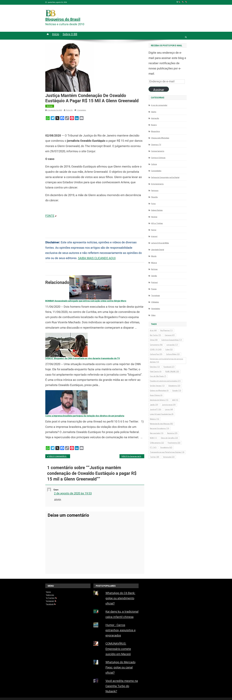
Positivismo (174, 443)
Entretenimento (157, 184)
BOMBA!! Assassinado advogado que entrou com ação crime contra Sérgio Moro (85, 301)
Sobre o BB (70, 34)
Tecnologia (155, 296)
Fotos (153, 204)
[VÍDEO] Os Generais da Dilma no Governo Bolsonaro (132, 456)
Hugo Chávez (156, 395)
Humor (153, 230)
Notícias (50, 106)
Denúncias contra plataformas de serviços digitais (166, 360)
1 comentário (81, 110)
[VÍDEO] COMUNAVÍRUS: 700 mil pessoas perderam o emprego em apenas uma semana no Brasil (59, 456)
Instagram (50, 601)
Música (154, 263)
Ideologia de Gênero (159, 400)
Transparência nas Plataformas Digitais (167, 452)
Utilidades (155, 302)
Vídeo (153, 315)
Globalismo (174, 386)
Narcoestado (156, 433)
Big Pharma (166, 330)
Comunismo (156, 345)
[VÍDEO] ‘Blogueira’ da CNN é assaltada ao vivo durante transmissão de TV (82, 358)
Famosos (154, 191)
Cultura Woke (173, 354)
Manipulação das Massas (161, 424)
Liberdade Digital (157, 250)
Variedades (155, 309)
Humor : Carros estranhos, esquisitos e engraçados (120, 630)
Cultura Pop (156, 354)
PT (153, 447)
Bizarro (154, 125)
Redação (69, 110)
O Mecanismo (157, 443)
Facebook (168, 367)
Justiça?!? (155, 409)
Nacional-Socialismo (159, 428)
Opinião (154, 276)
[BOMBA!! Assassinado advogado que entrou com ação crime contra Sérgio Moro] (90, 287)
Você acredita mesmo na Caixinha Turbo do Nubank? (121, 686)
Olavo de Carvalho (169, 438)
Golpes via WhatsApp (159, 390)
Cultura (154, 164)
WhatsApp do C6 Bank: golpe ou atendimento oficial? (120, 598)
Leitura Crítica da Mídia (160, 243)
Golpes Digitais (157, 210)
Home (48, 592)
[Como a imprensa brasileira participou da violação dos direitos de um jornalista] (66, 402)
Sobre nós (50, 595)
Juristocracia (169, 405)
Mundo (153, 256)
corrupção (172, 345)
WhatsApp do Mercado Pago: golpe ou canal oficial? (120, 667)
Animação (155, 118)
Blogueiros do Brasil (62, 19)
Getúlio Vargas (157, 386)
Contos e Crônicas (158, 158)
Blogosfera (155, 131)
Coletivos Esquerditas (171, 340)
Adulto (153, 112)
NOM (153, 438)
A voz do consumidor (159, 105)
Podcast (154, 282)
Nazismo (172, 433)
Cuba (169, 349)
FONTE (49, 215)
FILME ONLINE (172, 371)
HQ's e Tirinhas (157, 223)
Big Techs (155, 335)
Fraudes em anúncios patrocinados (165, 381)
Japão (154, 405)
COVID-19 (156, 349)
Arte (153, 330)
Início (55, 34)
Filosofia (154, 197)
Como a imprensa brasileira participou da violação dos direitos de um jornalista (84, 416)
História (154, 217)
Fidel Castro (156, 371)
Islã (175, 400)
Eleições (155, 367)
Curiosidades (156, 171)
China (154, 340)
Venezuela (169, 457)
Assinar (158, 90)
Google (176, 390)
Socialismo (166, 447)
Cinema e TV (156, 145)
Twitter (154, 457)
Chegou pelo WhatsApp (160, 138)
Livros (169, 409)
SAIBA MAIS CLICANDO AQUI (97, 258)
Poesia (153, 289)
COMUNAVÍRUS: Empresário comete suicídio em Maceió (118, 649)
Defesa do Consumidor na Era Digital (165, 177)
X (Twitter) (50, 598)
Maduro (154, 419)
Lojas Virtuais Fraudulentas (162, 414)
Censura (170, 335)
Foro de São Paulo (158, 376)
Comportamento (157, 151)
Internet (154, 236)
